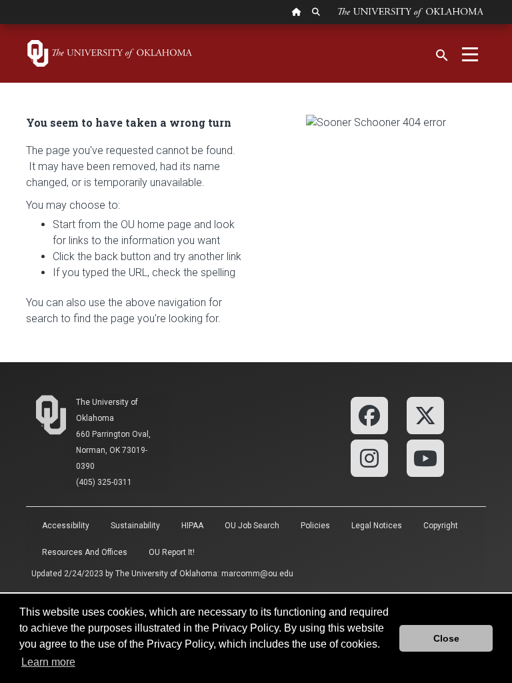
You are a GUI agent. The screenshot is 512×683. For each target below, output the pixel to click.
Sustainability (135, 525)
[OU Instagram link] (369, 457)
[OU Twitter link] (425, 414)
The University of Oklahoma (166, 573)
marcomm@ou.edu (257, 573)
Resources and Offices (84, 552)
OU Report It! (172, 552)
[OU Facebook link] (369, 414)
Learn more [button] (48, 662)
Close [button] (446, 638)
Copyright (440, 525)
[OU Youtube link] (425, 457)
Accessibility (65, 525)
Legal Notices (376, 525)
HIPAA (192, 525)
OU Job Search (252, 525)
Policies (315, 525)
